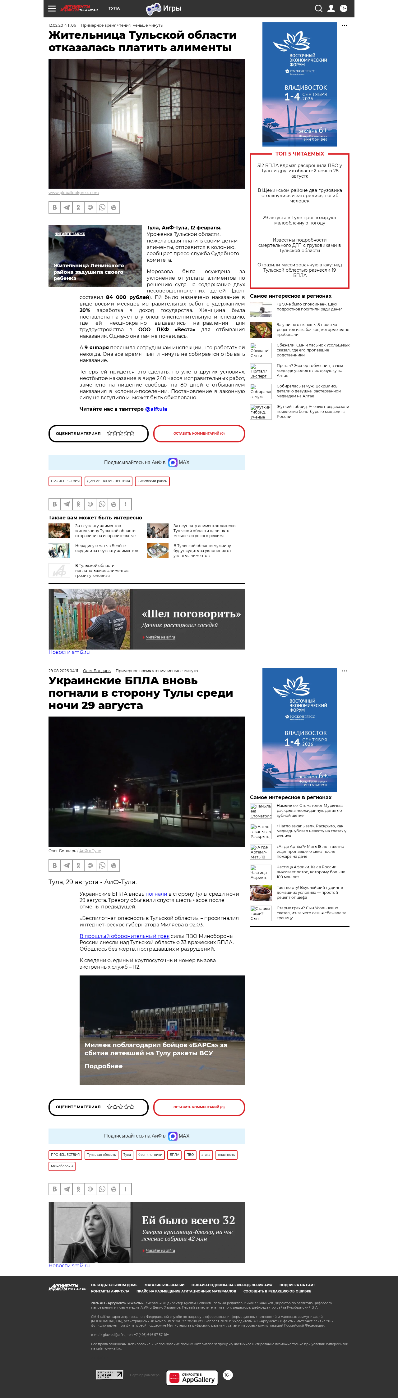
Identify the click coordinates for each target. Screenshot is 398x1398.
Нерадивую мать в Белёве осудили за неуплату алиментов (106, 548)
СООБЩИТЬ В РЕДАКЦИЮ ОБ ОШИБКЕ (277, 1291)
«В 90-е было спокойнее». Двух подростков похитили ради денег (309, 306)
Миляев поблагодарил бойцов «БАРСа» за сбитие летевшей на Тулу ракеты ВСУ (156, 1049)
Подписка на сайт (297, 1285)
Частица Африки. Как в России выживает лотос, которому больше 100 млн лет (311, 872)
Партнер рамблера (145, 1375)
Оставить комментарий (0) (199, 434)
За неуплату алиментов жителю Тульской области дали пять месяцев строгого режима (204, 530)
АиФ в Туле (90, 850)
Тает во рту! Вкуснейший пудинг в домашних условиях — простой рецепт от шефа (310, 892)
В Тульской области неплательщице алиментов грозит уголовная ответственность (88, 573)
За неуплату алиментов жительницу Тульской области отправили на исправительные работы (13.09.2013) (92, 533)
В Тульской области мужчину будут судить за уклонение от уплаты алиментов (202, 550)
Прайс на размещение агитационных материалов (186, 1291)
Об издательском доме (114, 1285)
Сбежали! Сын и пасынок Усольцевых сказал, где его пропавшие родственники (313, 350)
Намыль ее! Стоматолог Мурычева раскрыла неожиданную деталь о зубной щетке (310, 810)
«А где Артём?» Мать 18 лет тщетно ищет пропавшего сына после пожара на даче (310, 851)
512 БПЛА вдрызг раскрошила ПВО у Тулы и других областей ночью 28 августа (299, 171)
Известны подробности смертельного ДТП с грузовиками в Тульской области (299, 245)
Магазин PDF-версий (164, 1285)
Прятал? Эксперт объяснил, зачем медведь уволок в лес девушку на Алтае (310, 370)
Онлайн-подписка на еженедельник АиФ (232, 1285)
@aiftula (156, 409)
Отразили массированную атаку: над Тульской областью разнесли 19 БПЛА (299, 270)
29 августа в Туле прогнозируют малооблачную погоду (300, 220)
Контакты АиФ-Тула (110, 1291)
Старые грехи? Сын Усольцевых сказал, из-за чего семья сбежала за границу (311, 913)
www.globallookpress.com (74, 192)
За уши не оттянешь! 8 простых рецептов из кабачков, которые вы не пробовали (313, 329)
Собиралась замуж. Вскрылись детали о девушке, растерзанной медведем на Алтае (309, 391)
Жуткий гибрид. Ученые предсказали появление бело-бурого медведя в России (313, 411)
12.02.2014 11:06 (62, 25)
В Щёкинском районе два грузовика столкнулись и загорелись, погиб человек (300, 196)
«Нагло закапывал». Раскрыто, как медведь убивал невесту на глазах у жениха (311, 831)
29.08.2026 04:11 (63, 670)
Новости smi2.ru (69, 652)
